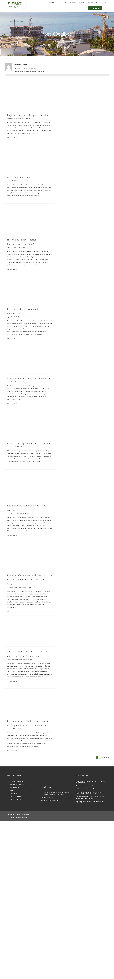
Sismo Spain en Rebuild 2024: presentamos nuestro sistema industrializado (89, 792)
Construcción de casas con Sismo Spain (29, 378)
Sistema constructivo (16, 781)
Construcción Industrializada (25, 247)
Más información (11, 138)
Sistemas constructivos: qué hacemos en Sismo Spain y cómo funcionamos (90, 797)
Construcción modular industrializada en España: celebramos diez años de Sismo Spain (29, 579)
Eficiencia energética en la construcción (29, 443)
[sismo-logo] (17, 2)
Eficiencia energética (22, 447)
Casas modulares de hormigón (85, 786)
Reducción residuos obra (23, 513)
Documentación (14, 787)
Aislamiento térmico (22, 729)
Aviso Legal (13, 793)
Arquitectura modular (19, 177)
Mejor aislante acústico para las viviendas (30, 115)
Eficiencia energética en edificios (86, 789)
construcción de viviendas (27, 317)
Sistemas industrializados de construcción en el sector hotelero (91, 781)
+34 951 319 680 (49, 797)
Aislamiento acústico (24, 118)
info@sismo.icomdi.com (51, 800)
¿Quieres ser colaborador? (18, 784)
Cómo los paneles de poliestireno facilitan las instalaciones (90, 801)
